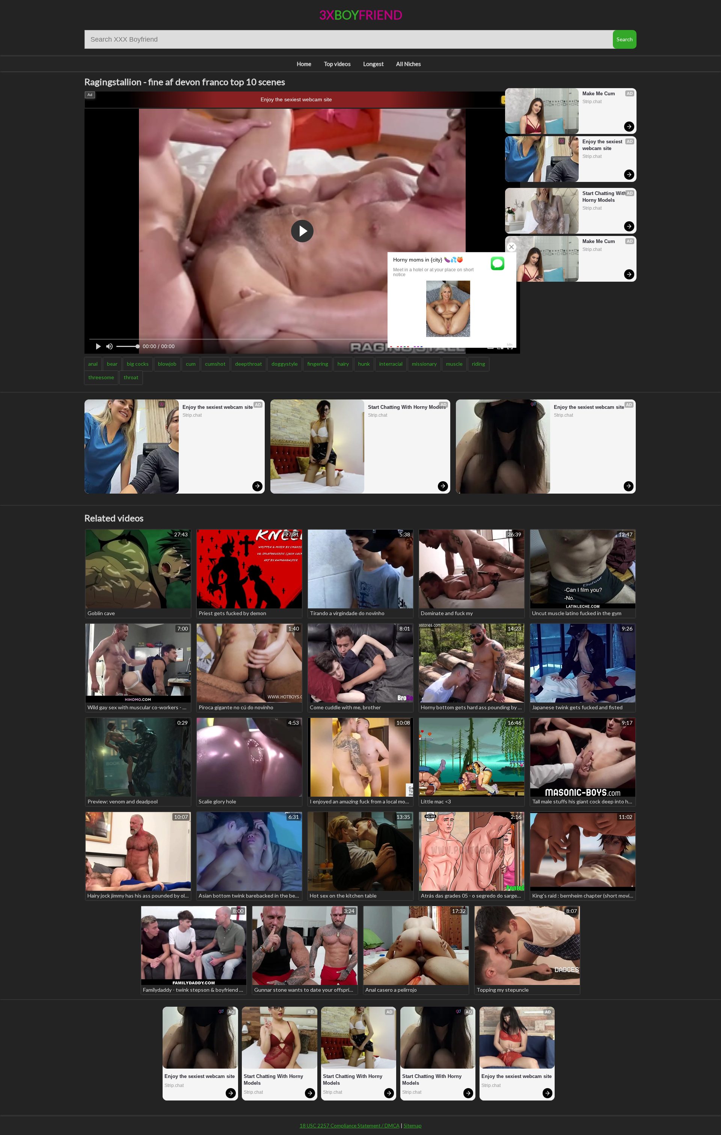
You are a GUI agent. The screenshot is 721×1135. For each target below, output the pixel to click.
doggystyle (285, 363)
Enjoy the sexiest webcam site (296, 99)
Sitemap (413, 1126)
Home (304, 63)
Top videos (337, 63)
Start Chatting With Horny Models (605, 197)
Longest (373, 63)
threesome (101, 377)
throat (131, 377)
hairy (343, 363)
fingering (317, 363)
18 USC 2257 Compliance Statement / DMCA (350, 1126)
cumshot (215, 363)
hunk (364, 363)
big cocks (138, 363)
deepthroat (248, 363)
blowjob (167, 363)
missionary (424, 363)
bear (112, 363)
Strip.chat (592, 101)
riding (478, 363)
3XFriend (360, 15)
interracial (391, 363)
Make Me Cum (598, 93)
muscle (454, 363)
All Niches (408, 63)
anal (93, 363)
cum (191, 363)
